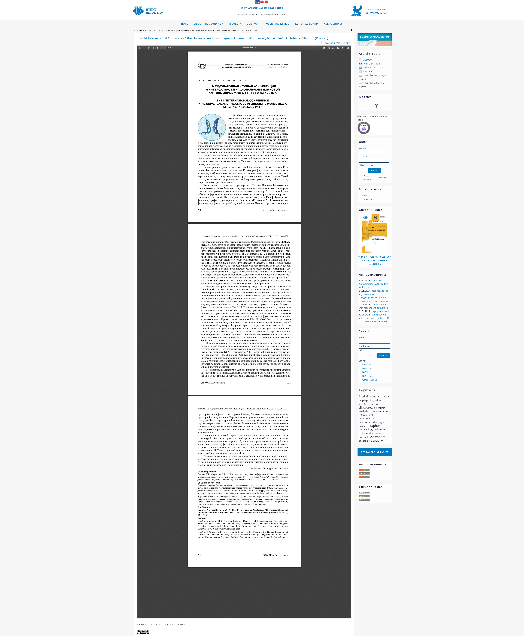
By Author (367, 368)
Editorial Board (306, 24)
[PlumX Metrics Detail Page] (376, 105)
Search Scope (364, 346)
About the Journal (207, 24)
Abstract (367, 59)
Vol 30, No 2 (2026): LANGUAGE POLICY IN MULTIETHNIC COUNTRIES (374, 260)
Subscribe (367, 199)
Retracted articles (374, 452)
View (364, 195)
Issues (233, 24)
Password (363, 156)
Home (184, 24)
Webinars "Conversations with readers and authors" (373, 284)
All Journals (333, 24)
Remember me (367, 165)
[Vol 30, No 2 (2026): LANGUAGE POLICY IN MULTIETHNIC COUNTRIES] (374, 252)
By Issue (366, 364)
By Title (366, 372)
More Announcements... (377, 321)
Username (363, 148)
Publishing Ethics (277, 24)
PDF (255, 30)
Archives (143, 30)
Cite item (368, 71)
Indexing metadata (373, 67)
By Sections (368, 376)
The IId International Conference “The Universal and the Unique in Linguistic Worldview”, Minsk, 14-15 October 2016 (208, 30)
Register (382, 177)
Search (361, 337)
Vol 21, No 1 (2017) (155, 30)
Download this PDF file (336, 43)
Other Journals (369, 379)
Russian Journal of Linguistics (262, 11)
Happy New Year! (380, 311)
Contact (253, 24)
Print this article (371, 63)
